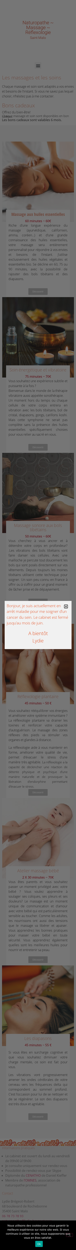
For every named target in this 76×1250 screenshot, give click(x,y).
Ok (39, 1244)
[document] (38, 625)
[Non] (69, 1235)
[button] (65, 606)
